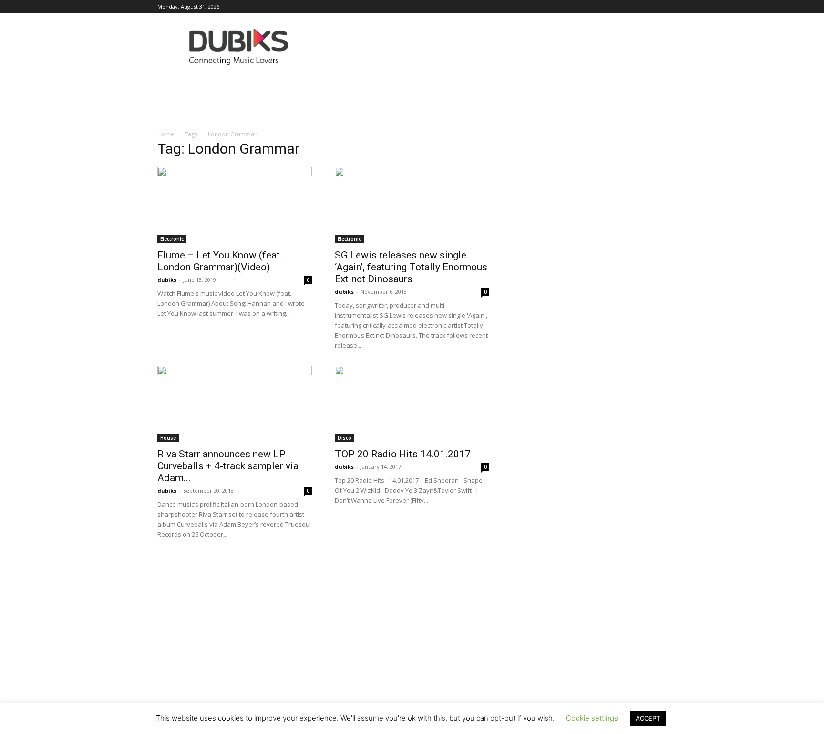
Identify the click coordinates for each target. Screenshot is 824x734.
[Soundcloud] (596, 6)
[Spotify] (612, 6)
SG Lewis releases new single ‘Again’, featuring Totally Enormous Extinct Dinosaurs (411, 267)
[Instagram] (549, 6)
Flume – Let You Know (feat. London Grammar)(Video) (219, 261)
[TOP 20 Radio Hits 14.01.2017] (412, 404)
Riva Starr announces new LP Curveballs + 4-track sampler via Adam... (228, 466)
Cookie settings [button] (592, 718)
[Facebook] (533, 6)
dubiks (166, 279)
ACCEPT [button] (648, 718)
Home (165, 134)
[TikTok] (628, 6)
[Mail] (565, 6)
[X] (644, 6)
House (168, 437)
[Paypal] (581, 6)
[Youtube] (659, 6)
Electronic (172, 239)
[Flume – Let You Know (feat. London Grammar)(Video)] (234, 205)
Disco (344, 437)
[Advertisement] (412, 645)
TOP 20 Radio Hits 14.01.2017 (403, 454)
